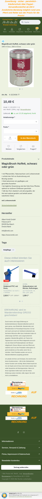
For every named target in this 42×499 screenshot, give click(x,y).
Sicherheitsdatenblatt (9, 205)
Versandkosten (25, 109)
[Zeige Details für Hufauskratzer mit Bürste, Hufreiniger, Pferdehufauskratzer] (31, 274)
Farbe (5, 127)
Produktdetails (8, 159)
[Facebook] (18, 432)
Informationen (8, 441)
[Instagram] (24, 432)
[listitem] (21, 67)
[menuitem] (9, 250)
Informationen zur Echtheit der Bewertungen (20, 496)
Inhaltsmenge (8, 117)
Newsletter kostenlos (11, 460)
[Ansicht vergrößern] (21, 67)
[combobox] (30, 22)
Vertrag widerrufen (21, 467)
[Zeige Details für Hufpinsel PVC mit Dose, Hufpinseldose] (11, 274)
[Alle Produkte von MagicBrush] (3, 41)
